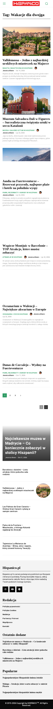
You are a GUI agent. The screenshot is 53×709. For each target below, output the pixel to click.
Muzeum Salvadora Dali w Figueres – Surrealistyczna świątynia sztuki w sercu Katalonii (26, 122)
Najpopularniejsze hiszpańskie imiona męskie (22, 692)
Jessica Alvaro (8, 71)
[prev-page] (41, 407)
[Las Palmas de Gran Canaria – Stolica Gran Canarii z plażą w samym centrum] (43, 509)
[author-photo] (36, 68)
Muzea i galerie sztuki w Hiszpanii (18, 130)
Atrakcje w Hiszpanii (12, 257)
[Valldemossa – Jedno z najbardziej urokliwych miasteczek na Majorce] (26, 41)
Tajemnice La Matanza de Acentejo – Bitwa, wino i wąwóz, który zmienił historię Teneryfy (17, 545)
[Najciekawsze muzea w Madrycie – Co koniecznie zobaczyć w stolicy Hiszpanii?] (26, 432)
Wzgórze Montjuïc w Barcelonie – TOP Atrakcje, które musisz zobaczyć (25, 249)
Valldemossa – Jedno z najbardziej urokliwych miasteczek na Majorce (26, 61)
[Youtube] (12, 589)
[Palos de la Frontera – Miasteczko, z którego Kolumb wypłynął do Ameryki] (43, 527)
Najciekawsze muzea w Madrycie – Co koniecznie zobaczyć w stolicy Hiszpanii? (25, 445)
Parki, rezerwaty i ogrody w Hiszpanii (20, 193)
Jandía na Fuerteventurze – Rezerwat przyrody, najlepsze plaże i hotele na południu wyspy (26, 184)
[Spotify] (19, 589)
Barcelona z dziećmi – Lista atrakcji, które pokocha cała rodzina (15, 472)
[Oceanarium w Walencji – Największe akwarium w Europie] (26, 287)
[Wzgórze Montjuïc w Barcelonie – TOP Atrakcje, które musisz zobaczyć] (26, 226)
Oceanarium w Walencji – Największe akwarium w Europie (24, 307)
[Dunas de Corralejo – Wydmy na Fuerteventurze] (26, 346)
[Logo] (26, 3)
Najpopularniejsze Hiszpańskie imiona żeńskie (23, 678)
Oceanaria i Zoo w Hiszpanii (15, 314)
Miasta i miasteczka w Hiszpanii (18, 68)
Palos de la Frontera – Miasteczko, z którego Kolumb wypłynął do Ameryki (16, 527)
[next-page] (20, 395)
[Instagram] (5, 589)
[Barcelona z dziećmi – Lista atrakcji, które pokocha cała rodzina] (43, 472)
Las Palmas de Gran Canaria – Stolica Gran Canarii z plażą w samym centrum (16, 509)
